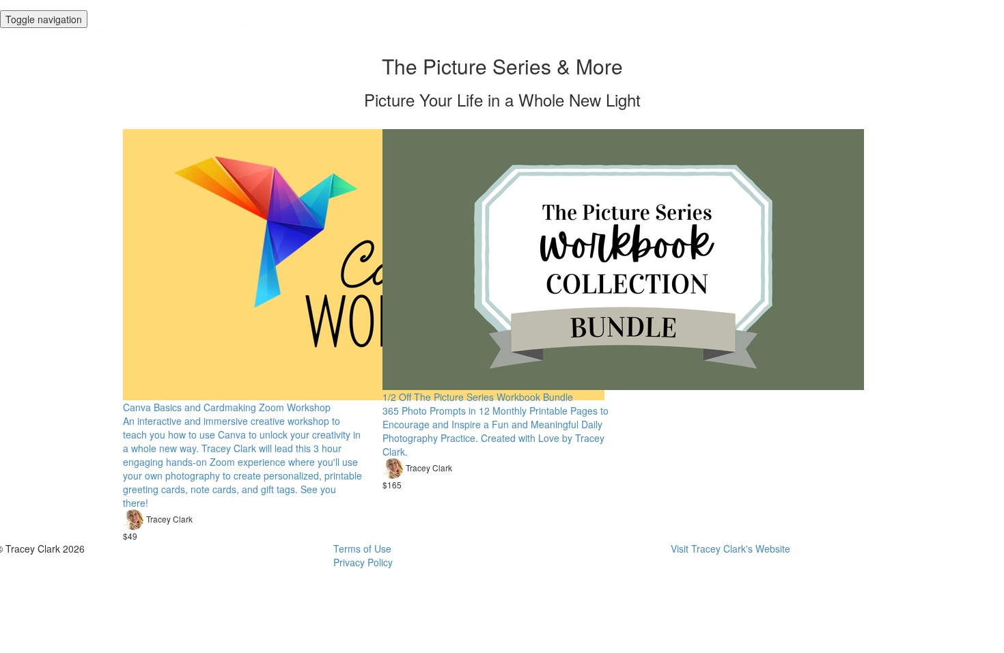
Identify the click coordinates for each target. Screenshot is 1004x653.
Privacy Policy (363, 562)
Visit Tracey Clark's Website (730, 548)
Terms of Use (362, 548)
